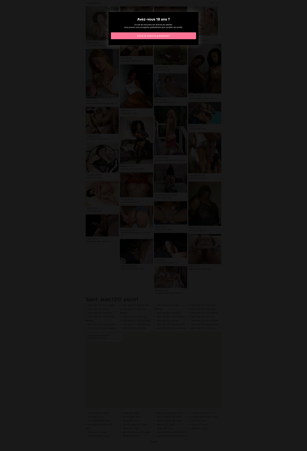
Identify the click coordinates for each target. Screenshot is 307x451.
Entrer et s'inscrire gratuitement (153, 36)
